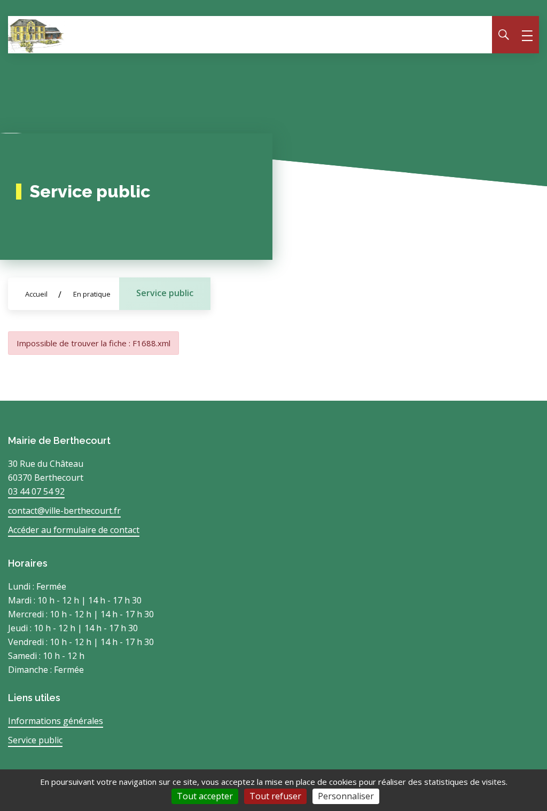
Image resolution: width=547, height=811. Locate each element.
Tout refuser (275, 796)
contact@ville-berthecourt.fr (64, 510)
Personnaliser (346, 796)
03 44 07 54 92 (36, 491)
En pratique (92, 294)
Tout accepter (205, 796)
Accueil (36, 294)
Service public (164, 293)
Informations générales (55, 721)
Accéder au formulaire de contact (73, 530)
